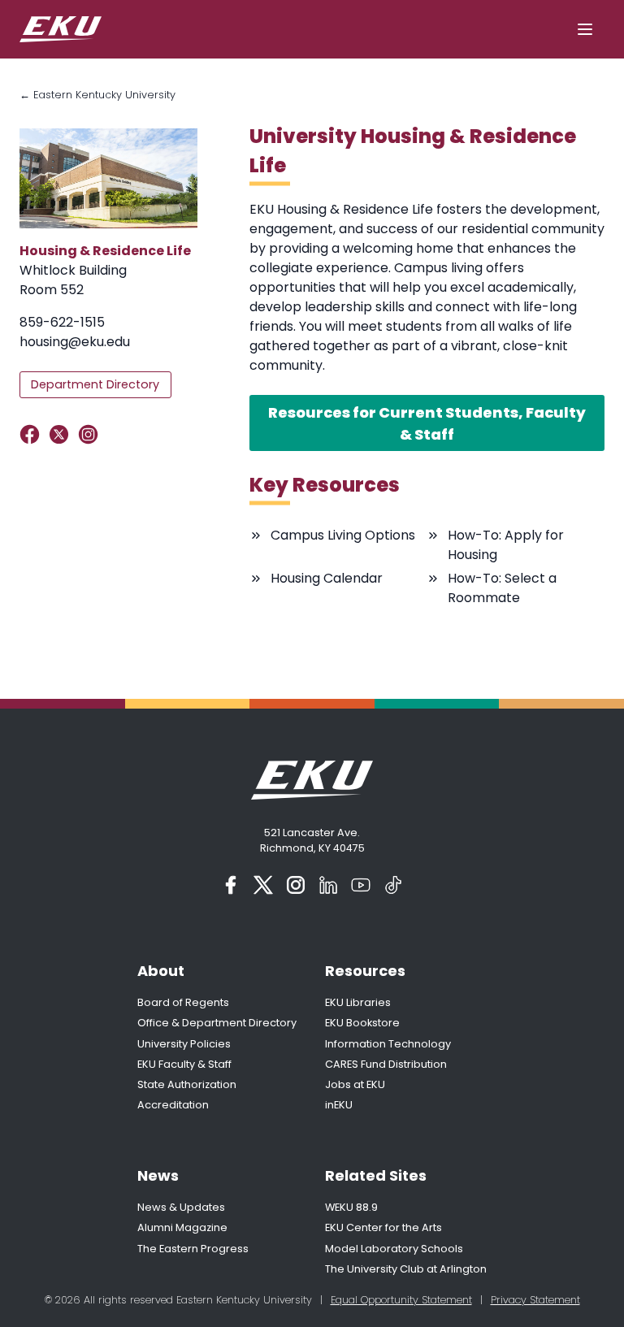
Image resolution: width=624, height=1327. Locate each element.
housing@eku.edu (75, 341)
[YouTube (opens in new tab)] (360, 885)
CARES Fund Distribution (386, 1064)
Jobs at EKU (355, 1084)
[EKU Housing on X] (62, 434)
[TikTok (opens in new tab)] (393, 885)
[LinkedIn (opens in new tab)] (328, 885)
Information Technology (388, 1044)
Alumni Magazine (182, 1227)
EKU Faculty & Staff (184, 1064)
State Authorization (186, 1084)
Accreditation (173, 1105)
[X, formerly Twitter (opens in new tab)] (263, 885)
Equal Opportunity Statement (401, 1300)
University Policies (184, 1044)
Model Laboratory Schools (394, 1248)
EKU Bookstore (362, 1023)
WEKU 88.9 (351, 1207)
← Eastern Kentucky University (98, 95)
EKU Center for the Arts (383, 1227)
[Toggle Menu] (585, 29)
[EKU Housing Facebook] (33, 434)
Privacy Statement (535, 1300)
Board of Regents (183, 1002)
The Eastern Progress (193, 1248)
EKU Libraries (358, 1002)
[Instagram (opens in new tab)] (296, 885)
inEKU (339, 1105)
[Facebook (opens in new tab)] (230, 885)
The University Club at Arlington (406, 1269)
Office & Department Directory (217, 1023)
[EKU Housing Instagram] (91, 434)
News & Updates (181, 1207)
